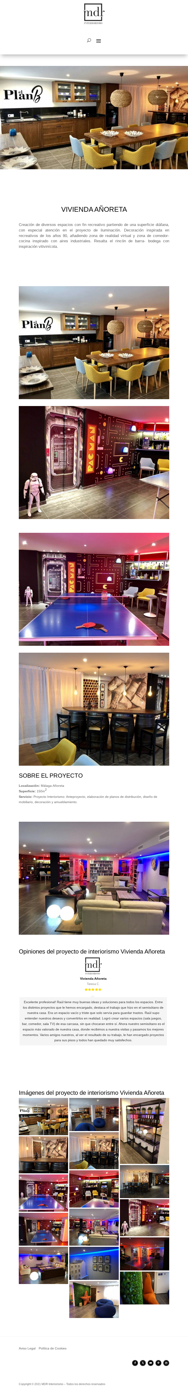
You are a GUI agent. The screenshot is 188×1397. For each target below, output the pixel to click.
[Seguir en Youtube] (151, 1363)
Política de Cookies (52, 1348)
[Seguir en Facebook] (135, 1363)
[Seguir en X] (143, 1363)
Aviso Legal (27, 1348)
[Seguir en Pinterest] (158, 1363)
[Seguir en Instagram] (166, 1363)
